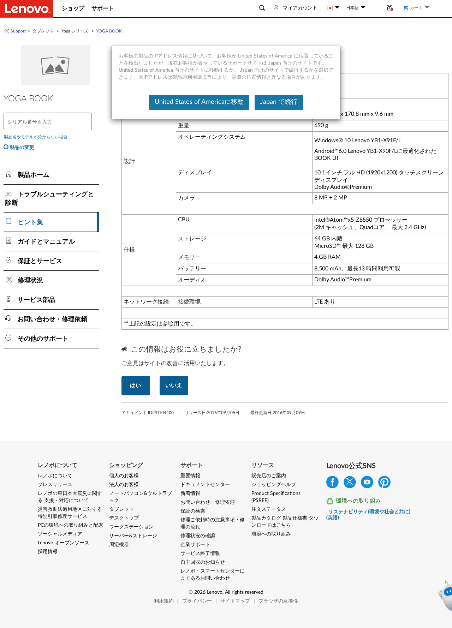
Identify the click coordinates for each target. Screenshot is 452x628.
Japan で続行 (278, 102)
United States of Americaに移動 (199, 102)
